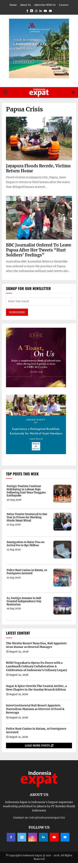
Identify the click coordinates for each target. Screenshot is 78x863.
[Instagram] (32, 837)
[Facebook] (11, 837)
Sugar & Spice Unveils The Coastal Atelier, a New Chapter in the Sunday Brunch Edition (36, 687)
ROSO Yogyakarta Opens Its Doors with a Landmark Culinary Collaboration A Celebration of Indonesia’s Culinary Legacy (36, 666)
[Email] (65, 837)
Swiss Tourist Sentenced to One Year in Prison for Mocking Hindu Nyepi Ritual (27, 517)
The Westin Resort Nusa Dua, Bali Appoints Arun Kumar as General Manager (36, 645)
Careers (63, 4)
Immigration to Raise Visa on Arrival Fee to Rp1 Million (25, 544)
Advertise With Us (45, 4)
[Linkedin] (43, 837)
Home (13, 4)
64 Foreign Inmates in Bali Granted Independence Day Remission (24, 601)
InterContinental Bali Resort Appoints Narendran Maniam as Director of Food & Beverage (35, 709)
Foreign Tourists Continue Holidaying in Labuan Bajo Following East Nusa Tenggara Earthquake (26, 491)
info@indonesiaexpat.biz (47, 817)
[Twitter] (21, 837)
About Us (25, 4)
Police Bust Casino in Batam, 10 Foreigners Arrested (27, 572)
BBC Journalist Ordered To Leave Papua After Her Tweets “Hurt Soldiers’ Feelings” (38, 250)
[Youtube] (54, 837)
